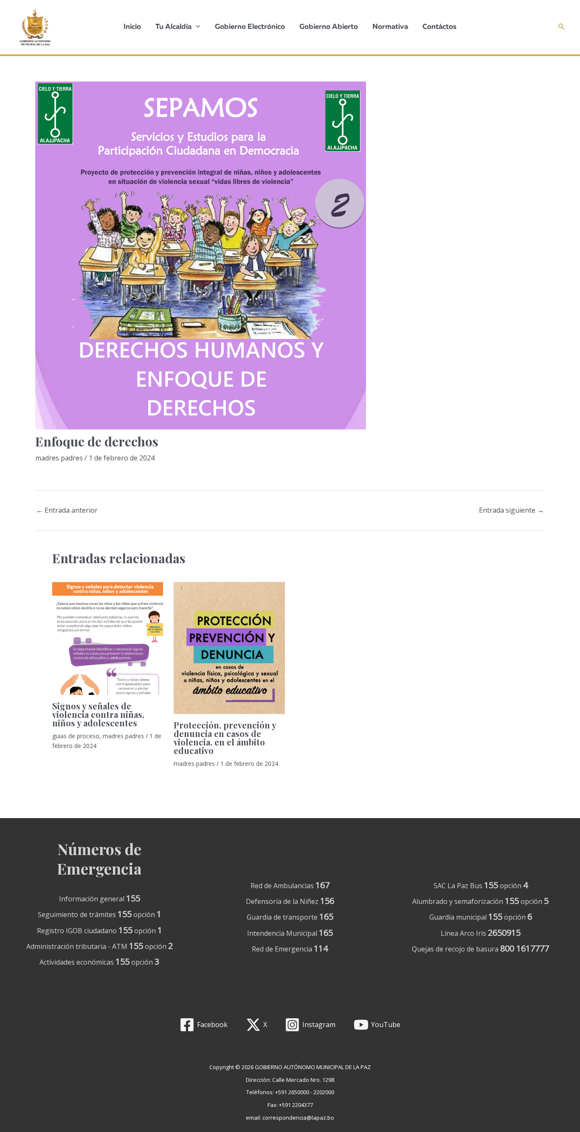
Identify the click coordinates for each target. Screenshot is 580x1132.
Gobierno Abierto (328, 27)
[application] (195, 27)
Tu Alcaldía (173, 27)
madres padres (59, 458)
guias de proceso (75, 736)
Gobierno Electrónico (250, 27)
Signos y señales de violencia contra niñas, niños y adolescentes (98, 714)
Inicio (132, 27)
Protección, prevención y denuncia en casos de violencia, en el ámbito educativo (225, 737)
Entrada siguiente (511, 510)
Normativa (390, 27)
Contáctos (439, 27)
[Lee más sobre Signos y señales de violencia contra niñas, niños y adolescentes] (107, 638)
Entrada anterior (67, 510)
